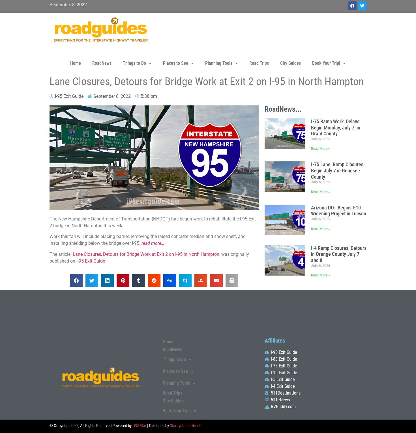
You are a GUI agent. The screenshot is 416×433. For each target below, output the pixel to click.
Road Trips (259, 63)
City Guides (290, 63)
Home (75, 63)
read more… (152, 243)
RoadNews (101, 63)
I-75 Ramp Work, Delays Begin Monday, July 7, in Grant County (335, 127)
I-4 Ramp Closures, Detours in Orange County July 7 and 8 (338, 254)
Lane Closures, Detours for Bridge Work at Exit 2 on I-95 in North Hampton (146, 254)
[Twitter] (362, 5)
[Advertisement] (261, 32)
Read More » (320, 149)
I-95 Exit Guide (90, 261)
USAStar (139, 425)
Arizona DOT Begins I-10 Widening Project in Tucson (338, 211)
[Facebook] (352, 5)
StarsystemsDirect (185, 425)
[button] (76, 280)
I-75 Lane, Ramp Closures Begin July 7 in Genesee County (337, 170)
